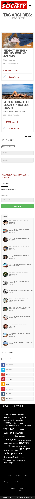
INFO (21, 488)
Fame (24, 482)
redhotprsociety (13, 453)
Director (21, 423)
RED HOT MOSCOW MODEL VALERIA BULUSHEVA (19, 239)
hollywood (18, 433)
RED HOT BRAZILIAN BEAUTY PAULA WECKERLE (19, 221)
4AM (26, 475)
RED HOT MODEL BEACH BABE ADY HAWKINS (19, 282)
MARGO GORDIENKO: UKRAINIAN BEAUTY (20, 291)
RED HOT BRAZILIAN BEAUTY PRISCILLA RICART (16, 104)
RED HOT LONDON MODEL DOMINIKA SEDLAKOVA (19, 317)
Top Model (7, 460)
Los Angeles (10, 439)
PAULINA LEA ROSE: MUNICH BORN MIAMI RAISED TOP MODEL (19, 299)
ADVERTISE (21, 490)
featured (9, 429)
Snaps (9, 475)
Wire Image (8, 463)
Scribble (13, 488)
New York (24, 443)
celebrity (7, 423)
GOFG (22, 429)
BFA (24, 417)
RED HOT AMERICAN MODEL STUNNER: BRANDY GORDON (20, 265)
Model (29, 44)
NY (4, 446)
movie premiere (13, 443)
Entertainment (9, 426)
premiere (24, 446)
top (22, 457)
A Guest (7, 417)
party (18, 446)
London (22, 436)
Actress (13, 414)
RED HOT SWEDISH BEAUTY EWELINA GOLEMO (15, 53)
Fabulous (17, 475)
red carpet (14, 450)
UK (14, 460)
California (6, 420)
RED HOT (24, 449)
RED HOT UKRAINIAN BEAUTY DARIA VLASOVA (19, 256)
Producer (7, 450)
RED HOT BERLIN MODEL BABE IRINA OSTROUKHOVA (19, 230)
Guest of (8, 433)
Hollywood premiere (9, 437)
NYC (8, 446)
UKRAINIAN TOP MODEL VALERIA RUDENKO (18, 325)
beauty (19, 418)
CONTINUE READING (10, 70)
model (28, 440)
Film (17, 430)
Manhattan (21, 440)
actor (6, 414)
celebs (15, 423)
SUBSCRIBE (17, 206)
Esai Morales (20, 426)
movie (6, 443)
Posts (5, 216)
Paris (13, 446)
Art (30, 482)
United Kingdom (21, 460)
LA (16, 436)
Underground (7, 482)
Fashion (28, 426)
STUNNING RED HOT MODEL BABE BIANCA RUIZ (18, 273)
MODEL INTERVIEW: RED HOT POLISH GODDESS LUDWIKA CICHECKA (19, 308)
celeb (12, 420)
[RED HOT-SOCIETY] (17, 5)
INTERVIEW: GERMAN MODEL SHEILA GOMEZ (19, 334)
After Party (21, 414)
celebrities (19, 420)
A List (14, 418)
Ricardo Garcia (14, 77)
